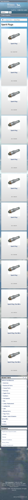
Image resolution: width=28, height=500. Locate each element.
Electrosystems (22, 461)
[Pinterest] (19, 493)
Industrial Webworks (22, 497)
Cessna (15, 463)
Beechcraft (12, 475)
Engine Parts (9, 19)
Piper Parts (6, 414)
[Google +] (15, 493)
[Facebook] (9, 493)
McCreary (25, 463)
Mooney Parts (7, 411)
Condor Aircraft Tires (11, 455)
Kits (4, 401)
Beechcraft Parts (8, 385)
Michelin (20, 453)
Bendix (7, 453)
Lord (15, 453)
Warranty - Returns (6, 485)
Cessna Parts (6, 388)
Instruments (6, 398)
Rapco (24, 453)
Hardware (5, 396)
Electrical (5, 391)
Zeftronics (7, 475)
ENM (19, 463)
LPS (24, 461)
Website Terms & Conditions (19, 485)
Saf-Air (7, 461)
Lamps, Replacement (8, 403)
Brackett (16, 461)
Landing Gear (6, 406)
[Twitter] (12, 493)
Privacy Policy (5, 442)
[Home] (3, 19)
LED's (4, 409)
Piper (2, 461)
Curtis (24, 455)
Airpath (11, 463)
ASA (19, 469)
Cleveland (25, 469)
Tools (4, 421)
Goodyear (20, 475)
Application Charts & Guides (9, 431)
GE (1, 469)
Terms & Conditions (7, 439)
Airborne (12, 461)
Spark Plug (14, 44)
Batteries (5, 383)
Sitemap (4, 437)
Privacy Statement (14, 486)
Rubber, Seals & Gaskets (9, 416)
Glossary (4, 434)
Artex (19, 465)
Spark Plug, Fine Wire (14, 304)
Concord (16, 475)
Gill (19, 471)
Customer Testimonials (7, 445)
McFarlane (7, 469)
